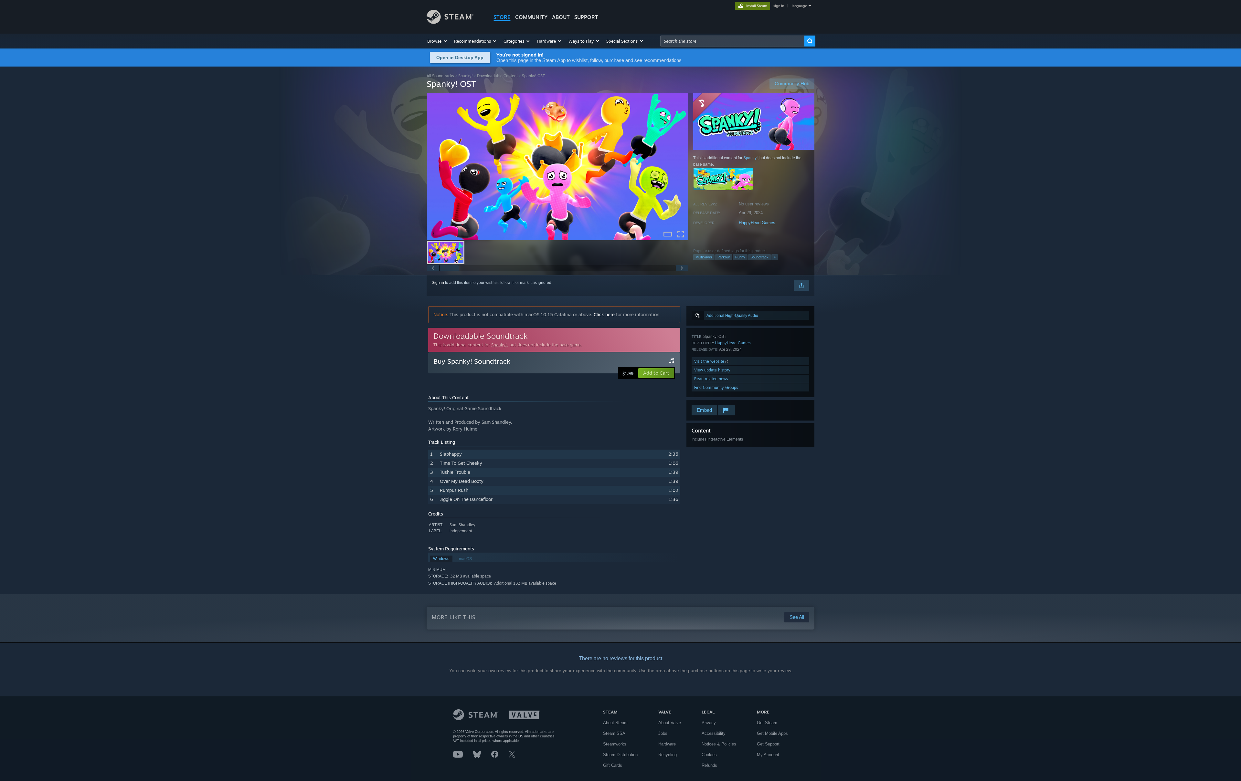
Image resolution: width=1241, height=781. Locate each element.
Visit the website (710, 361)
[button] (437, 41)
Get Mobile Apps (772, 733)
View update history (712, 370)
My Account (768, 754)
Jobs (662, 733)
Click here (604, 314)
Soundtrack (759, 257)
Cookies (709, 754)
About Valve (669, 722)
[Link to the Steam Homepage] (450, 22)
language (799, 6)
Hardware (667, 744)
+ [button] (775, 257)
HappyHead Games (757, 222)
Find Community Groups (716, 387)
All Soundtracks (440, 75)
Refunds (709, 765)
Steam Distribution (620, 754)
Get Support (768, 744)
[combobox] (732, 41)
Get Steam (767, 722)
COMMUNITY (531, 17)
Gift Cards (612, 765)
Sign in (438, 282)
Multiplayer (703, 257)
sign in (778, 6)
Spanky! (465, 75)
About (561, 17)
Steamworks (614, 744)
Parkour (723, 257)
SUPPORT (586, 17)
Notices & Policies (719, 744)
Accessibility (714, 733)
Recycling (667, 754)
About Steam (615, 722)
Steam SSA (614, 733)
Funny (740, 257)
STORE (502, 17)
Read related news (711, 378)
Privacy (709, 722)
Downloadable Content (497, 75)
